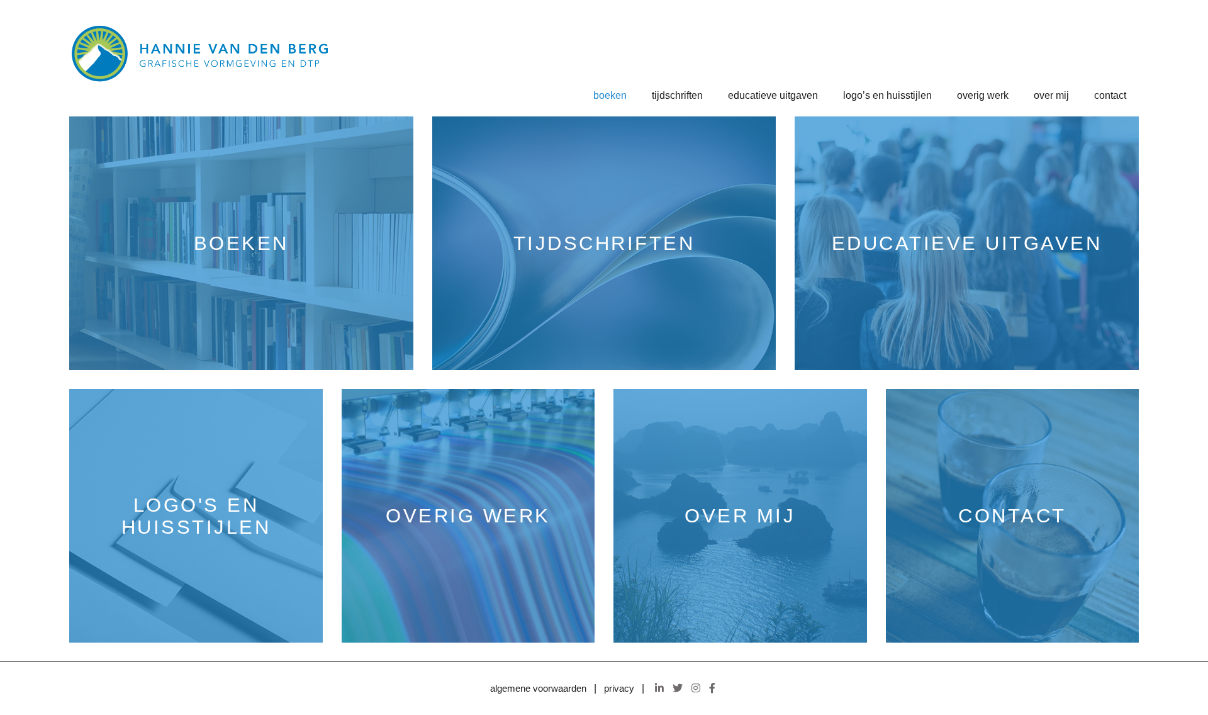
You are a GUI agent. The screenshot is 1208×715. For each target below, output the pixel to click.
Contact (1110, 95)
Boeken (610, 95)
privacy (619, 689)
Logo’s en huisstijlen (887, 95)
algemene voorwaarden (538, 689)
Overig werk (983, 95)
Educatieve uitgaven (773, 95)
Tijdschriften (677, 95)
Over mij (1051, 95)
